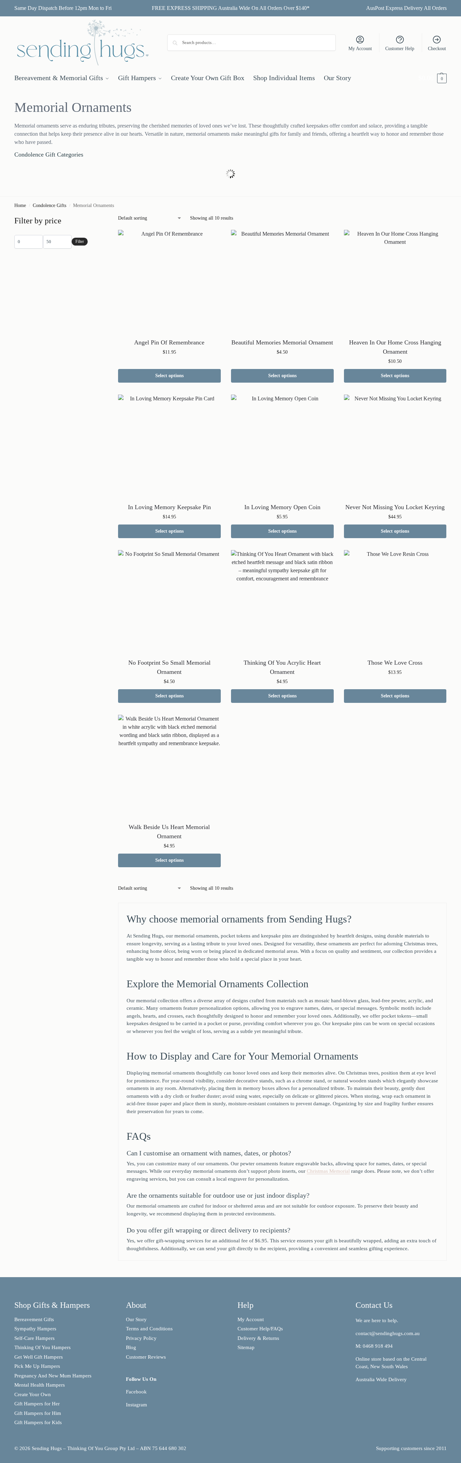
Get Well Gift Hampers (38, 1357)
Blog (131, 1347)
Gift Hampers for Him (37, 1413)
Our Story (136, 1319)
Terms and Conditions (149, 1328)
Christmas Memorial (328, 1171)
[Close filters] (90, 219)
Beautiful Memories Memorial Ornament (282, 342)
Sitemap (246, 1347)
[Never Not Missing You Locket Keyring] (395, 446)
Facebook (136, 1391)
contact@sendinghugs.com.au (388, 1333)
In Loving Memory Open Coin (282, 507)
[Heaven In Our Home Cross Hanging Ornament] (395, 281)
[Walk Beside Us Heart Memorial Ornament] (169, 766)
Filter (79, 241)
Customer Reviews (146, 1357)
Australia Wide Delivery (381, 1379)
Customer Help (399, 48)
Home (20, 205)
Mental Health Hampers (39, 1385)
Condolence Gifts (49, 205)
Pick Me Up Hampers (37, 1366)
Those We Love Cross (395, 662)
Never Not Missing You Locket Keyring (395, 507)
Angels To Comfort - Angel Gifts (231, 170)
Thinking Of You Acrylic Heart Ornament (282, 667)
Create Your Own (33, 1394)
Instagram (136, 1404)
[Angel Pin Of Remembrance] (169, 281)
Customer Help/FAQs (260, 1328)
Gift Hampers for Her (37, 1403)
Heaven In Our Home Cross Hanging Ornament (395, 347)
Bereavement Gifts (34, 1319)
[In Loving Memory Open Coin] (282, 446)
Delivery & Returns (258, 1338)
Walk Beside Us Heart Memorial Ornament (169, 832)
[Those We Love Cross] (395, 601)
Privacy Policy (141, 1338)
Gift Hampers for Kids (38, 1422)
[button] (432, 77)
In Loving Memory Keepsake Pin (169, 507)
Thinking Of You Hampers (42, 1347)
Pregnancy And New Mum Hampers (52, 1375)
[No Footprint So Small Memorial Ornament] (169, 601)
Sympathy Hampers (35, 1328)
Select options (169, 375)
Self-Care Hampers (34, 1338)
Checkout (437, 48)
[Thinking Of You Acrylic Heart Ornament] (282, 601)
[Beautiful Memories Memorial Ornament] (282, 281)
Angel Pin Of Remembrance (169, 342)
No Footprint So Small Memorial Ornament (169, 667)
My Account (360, 48)
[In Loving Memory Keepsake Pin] (169, 446)
